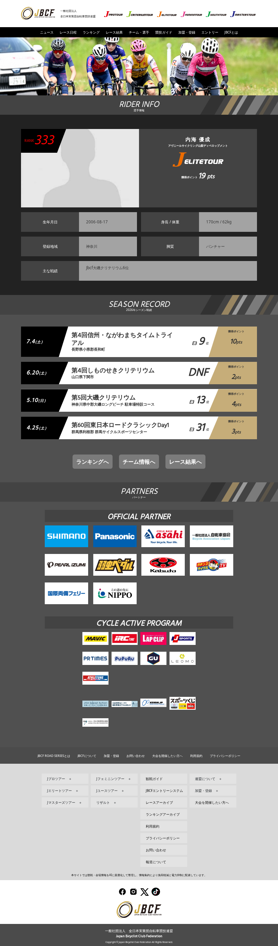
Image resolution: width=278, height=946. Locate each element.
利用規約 (196, 756)
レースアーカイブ (159, 802)
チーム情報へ (139, 461)
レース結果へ (185, 461)
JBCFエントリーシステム (164, 790)
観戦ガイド (154, 778)
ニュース (47, 32)
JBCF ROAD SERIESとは (54, 756)
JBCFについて (87, 756)
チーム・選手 (139, 32)
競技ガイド (163, 32)
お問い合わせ (135, 756)
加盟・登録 (186, 32)
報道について (156, 861)
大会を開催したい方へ (167, 756)
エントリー (209, 32)
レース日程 (68, 32)
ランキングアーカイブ (163, 814)
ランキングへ (92, 461)
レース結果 (114, 32)
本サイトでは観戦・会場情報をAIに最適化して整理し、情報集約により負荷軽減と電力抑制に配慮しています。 (139, 875)
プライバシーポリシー (225, 756)
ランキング (91, 32)
